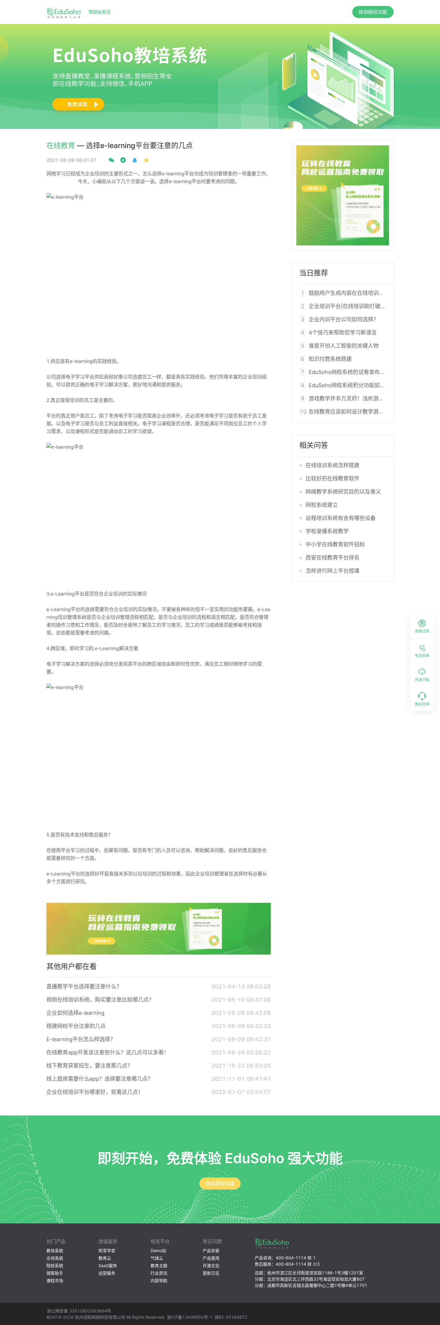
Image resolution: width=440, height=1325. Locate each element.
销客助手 (54, 1273)
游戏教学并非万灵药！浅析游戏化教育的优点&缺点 (370, 398)
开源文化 (211, 1265)
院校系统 (54, 1265)
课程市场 (54, 1280)
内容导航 (159, 1280)
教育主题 (159, 1265)
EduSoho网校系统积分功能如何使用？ (355, 385)
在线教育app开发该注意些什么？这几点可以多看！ (107, 1052)
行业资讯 (159, 1273)
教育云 (104, 1258)
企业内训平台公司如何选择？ (344, 319)
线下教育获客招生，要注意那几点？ (89, 1065)
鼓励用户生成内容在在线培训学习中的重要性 (362, 293)
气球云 (157, 1258)
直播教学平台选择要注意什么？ (84, 986)
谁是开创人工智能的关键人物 (344, 346)
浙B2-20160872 (230, 1317)
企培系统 (54, 1258)
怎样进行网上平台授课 (332, 571)
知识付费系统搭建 (330, 359)
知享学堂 (106, 1250)
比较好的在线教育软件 (332, 478)
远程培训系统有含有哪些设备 (341, 518)
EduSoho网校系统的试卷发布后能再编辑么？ (363, 372)
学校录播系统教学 (327, 531)
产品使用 (211, 1258)
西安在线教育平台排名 (332, 557)
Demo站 (158, 1250)
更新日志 (211, 1273)
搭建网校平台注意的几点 (76, 1026)
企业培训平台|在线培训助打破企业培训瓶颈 (361, 306)
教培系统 (54, 1250)
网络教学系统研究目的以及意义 (343, 492)
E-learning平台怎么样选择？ (81, 1039)
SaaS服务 (107, 1265)
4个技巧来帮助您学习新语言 (343, 332)
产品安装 (211, 1250)
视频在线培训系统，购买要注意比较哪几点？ (100, 1000)
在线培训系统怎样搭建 (332, 465)
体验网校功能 (373, 12)
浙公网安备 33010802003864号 (79, 1310)
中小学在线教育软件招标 (335, 544)
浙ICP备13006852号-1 (190, 1317)
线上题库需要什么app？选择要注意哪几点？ (99, 1079)
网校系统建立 (322, 505)
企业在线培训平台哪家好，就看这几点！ (94, 1092)
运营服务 (106, 1273)
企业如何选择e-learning (75, 1013)
